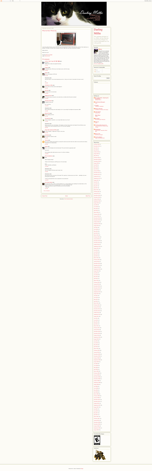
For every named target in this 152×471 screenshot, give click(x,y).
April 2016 (96, 210)
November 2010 (97, 333)
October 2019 (96, 151)
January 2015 (96, 238)
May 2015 (96, 231)
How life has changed (99, 134)
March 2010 (96, 348)
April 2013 (96, 278)
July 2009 (96, 363)
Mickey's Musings (98, 108)
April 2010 (96, 346)
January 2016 (96, 216)
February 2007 (97, 418)
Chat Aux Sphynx (98, 137)
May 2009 (96, 367)
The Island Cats (48, 118)
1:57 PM (46, 188)
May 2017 (96, 185)
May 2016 (96, 208)
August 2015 (96, 225)
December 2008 (97, 376)
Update (96, 116)
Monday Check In (98, 99)
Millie (101, 49)
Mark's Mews (97, 115)
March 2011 (96, 325)
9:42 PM (46, 144)
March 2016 (96, 212)
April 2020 (96, 149)
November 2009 (97, 356)
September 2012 (97, 291)
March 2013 (96, 280)
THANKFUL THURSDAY (99, 106)
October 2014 (96, 244)
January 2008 (96, 397)
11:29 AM (46, 93)
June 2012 (96, 297)
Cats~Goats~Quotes (48, 182)
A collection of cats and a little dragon (101, 109)
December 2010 (97, 331)
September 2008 (97, 382)
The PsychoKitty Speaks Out (101, 125)
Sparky (46, 146)
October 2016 (96, 199)
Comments (97, 71)
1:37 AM (46, 65)
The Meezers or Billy (48, 85)
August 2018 (96, 163)
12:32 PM (46, 105)
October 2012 (96, 289)
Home (66, 195)
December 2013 (97, 263)
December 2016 (97, 195)
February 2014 (97, 259)
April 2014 (96, 255)
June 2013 (96, 274)
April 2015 (96, 233)
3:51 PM (46, 116)
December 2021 (97, 146)
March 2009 (96, 371)
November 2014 (97, 242)
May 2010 (96, 344)
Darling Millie (98, 31)
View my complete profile (98, 63)
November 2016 (97, 197)
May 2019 (96, 155)
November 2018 (97, 161)
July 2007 (96, 409)
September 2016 (97, 200)
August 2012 (96, 293)
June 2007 (96, 410)
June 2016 (96, 206)
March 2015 (96, 235)
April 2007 (96, 414)
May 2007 (96, 412)
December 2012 (97, 286)
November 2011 (97, 310)
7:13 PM (46, 121)
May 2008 (96, 390)
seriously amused (48, 100)
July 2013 (96, 272)
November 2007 (97, 401)
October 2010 (96, 335)
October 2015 (96, 221)
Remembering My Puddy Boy (100, 119)
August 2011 (96, 316)
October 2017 (96, 176)
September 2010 (97, 337)
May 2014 (96, 253)
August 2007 (96, 407)
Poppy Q (46, 67)
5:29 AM (46, 70)
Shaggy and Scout (48, 95)
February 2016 (97, 214)
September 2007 (97, 405)
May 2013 (96, 276)
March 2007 (96, 416)
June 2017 (96, 183)
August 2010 (96, 339)
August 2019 (96, 153)
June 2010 (96, 342)
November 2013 (97, 265)
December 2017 (97, 172)
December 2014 (97, 240)
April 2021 (96, 148)
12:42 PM (46, 180)
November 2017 (97, 174)
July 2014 (96, 250)
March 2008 (96, 393)
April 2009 (96, 369)
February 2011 (96, 327)
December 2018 (97, 159)
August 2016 (96, 202)
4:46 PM (46, 171)
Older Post (88, 195)
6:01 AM (46, 75)
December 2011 (97, 308)
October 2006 (96, 426)
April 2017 (96, 187)
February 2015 (97, 236)
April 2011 (96, 323)
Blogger (82, 468)
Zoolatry (97, 105)
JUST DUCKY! (98, 111)
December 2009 (97, 354)
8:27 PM (46, 132)
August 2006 (96, 429)
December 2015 (97, 218)
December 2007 (97, 399)
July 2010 (96, 340)
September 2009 (97, 359)
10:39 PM (46, 153)
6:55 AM (46, 82)
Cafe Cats (46, 90)
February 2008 (97, 395)
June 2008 (96, 388)
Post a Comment (47, 190)
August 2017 (96, 180)
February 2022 (97, 144)
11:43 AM (46, 98)
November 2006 (97, 424)
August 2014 (96, 248)
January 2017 (96, 193)
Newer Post (44, 195)
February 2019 (97, 157)
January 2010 (96, 352)
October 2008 (96, 380)
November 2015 (97, 219)
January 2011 (96, 329)
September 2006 (97, 427)
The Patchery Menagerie (100, 102)
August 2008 (96, 384)
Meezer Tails (97, 133)
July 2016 (96, 204)
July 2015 (96, 227)
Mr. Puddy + (97, 118)
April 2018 (96, 168)
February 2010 (97, 350)
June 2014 (96, 252)
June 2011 (96, 320)
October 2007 (96, 403)
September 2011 (97, 314)
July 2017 (96, 182)
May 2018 (96, 166)
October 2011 (96, 312)
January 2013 (96, 284)
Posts (96, 69)
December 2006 (97, 422)
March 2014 (96, 257)
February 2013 (97, 282)
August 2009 (96, 361)
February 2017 (97, 191)
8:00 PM (46, 127)
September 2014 (97, 246)
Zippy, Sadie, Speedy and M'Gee (51, 129)
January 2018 (96, 170)
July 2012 (96, 295)
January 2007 (96, 420)
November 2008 (97, 378)
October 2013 (96, 267)
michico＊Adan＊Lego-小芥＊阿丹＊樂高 (52, 61)
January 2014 (96, 261)
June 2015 (96, 229)
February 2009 (97, 373)
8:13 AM (46, 88)
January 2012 (96, 306)
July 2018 (96, 165)
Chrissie (46, 140)
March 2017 (96, 189)
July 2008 (96, 386)
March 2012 (96, 303)
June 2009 (96, 365)
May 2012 (96, 299)
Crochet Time (97, 112)
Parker (46, 72)
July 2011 (95, 318)
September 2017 (97, 178)
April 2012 (96, 301)
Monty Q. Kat (47, 113)
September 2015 (97, 223)
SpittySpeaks (98, 129)
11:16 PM (46, 166)
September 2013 (97, 269)
